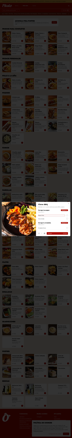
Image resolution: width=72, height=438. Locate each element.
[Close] (68, 203)
